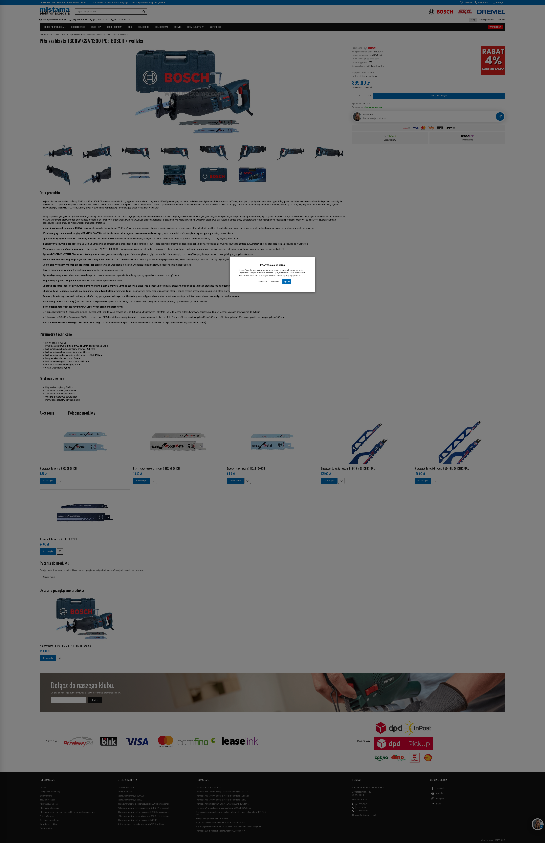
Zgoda (287, 281)
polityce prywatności (292, 275)
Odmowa (275, 281)
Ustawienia (262, 281)
